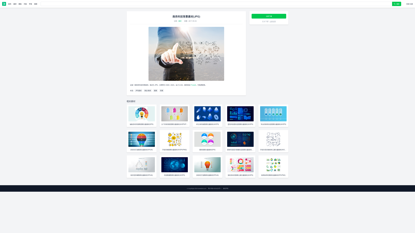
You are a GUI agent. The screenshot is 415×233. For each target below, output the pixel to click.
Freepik (193, 85)
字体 (30, 4)
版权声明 (225, 188)
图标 (20, 4)
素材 (14, 4)
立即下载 (269, 16)
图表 (155, 90)
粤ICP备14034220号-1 (214, 188)
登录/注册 (409, 4)
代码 (25, 4)
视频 (35, 4)
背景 (161, 90)
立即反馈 (273, 21)
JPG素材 (138, 90)
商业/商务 (147, 90)
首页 (9, 4)
